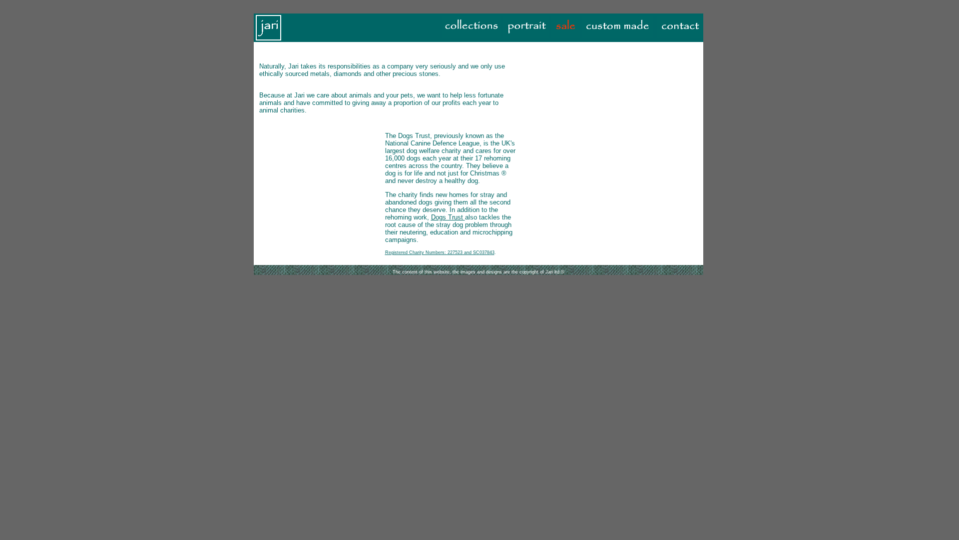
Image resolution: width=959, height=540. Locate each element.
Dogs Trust (448, 217)
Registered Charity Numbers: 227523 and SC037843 (439, 252)
